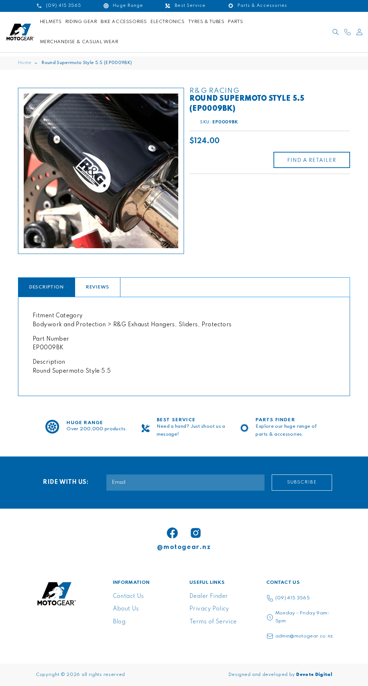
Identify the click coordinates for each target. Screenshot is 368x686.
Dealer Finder (208, 596)
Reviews (97, 287)
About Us (126, 609)
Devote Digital (314, 675)
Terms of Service (213, 622)
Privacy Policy (209, 609)
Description (46, 287)
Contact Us (128, 596)
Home (24, 63)
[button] (335, 32)
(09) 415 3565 (292, 598)
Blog (119, 622)
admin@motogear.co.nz (304, 636)
